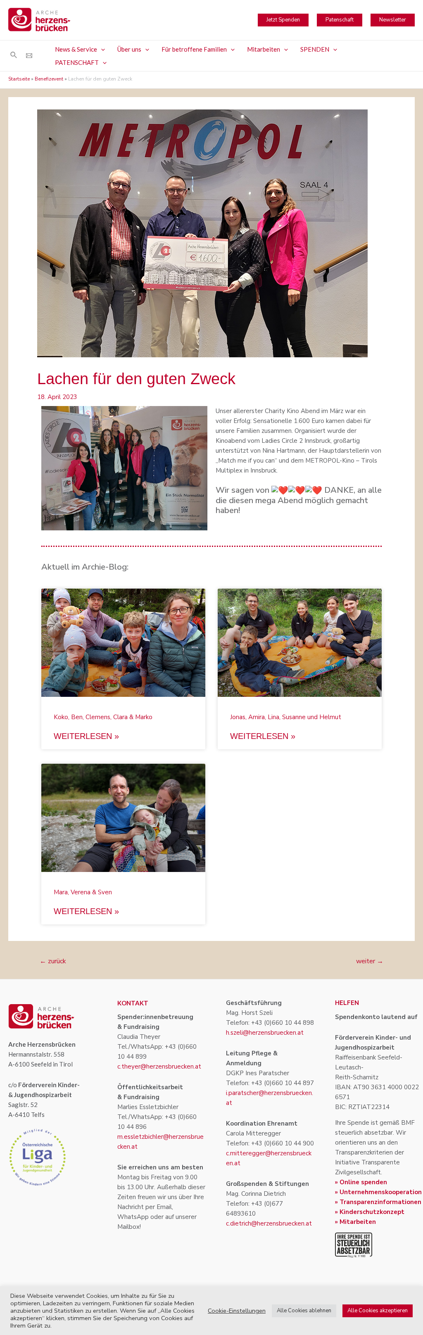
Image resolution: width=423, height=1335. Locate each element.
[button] (101, 49)
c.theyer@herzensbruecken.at (159, 1066)
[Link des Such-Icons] (14, 55)
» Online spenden (361, 1182)
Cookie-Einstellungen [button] (237, 1310)
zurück (53, 961)
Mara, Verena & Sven (83, 892)
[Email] (29, 55)
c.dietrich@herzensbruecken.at (269, 1223)
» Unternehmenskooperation (378, 1192)
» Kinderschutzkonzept (369, 1212)
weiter (369, 961)
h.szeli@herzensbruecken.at (265, 1033)
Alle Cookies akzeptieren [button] (377, 1310)
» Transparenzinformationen (378, 1202)
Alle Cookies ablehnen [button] (304, 1310)
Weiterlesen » (86, 736)
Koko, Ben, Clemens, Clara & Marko (103, 717)
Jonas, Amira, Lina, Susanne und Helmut (285, 717)
